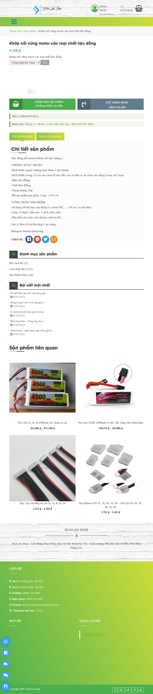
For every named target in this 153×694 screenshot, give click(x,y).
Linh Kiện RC (17, 428)
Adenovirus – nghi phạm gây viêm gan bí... (32, 490)
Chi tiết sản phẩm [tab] (22, 296)
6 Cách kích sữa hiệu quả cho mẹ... (27, 471)
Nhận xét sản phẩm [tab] (50, 296)
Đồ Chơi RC (16, 422)
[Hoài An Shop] (47, 9)
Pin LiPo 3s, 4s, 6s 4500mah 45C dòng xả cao (42, 582)
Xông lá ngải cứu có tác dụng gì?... (27, 462)
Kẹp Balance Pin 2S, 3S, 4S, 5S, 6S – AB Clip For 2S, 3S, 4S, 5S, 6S (110, 665)
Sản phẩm (30, 31)
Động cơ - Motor (35, 283)
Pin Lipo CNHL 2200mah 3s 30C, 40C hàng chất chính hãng (110, 582)
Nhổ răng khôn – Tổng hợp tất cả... (27, 480)
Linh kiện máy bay (58, 283)
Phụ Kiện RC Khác (83, 283)
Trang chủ (15, 31)
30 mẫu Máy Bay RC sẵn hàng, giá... (28, 452)
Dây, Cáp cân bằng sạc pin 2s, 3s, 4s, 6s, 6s (42, 663)
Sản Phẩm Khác (18, 434)
